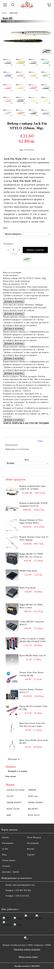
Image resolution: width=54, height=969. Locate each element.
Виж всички (11, 776)
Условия (6, 866)
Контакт (31, 849)
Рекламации (8, 843)
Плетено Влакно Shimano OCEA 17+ (31, 690)
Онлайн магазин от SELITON (27, 966)
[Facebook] (5, 901)
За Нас (5, 849)
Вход (4, 855)
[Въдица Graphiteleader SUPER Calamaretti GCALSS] (12, 508)
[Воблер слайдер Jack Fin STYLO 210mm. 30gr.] (27, 54)
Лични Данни (8, 860)
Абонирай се (14, 759)
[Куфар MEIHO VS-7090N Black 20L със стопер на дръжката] (12, 559)
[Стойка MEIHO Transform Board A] (12, 626)
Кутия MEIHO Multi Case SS (32, 655)
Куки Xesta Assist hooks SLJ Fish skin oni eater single (32, 724)
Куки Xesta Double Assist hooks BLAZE (33, 741)
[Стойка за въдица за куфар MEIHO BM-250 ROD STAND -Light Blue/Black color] (12, 643)
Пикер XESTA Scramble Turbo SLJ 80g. (33, 707)
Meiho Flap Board (27, 588)
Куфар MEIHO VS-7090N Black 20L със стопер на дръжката (31, 555)
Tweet (40, 441)
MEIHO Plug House (28, 571)
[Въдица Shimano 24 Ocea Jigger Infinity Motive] (12, 525)
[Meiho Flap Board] (12, 592)
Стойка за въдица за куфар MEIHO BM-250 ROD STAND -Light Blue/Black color (33, 640)
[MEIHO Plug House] (12, 575)
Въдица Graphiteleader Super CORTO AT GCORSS (32, 487)
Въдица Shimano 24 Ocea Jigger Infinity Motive (31, 521)
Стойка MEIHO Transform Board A (31, 623)
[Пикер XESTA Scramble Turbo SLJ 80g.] (12, 711)
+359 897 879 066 (23, 890)
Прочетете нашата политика (27, 949)
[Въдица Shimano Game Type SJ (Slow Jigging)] (12, 542)
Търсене (31, 855)
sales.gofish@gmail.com (23, 885)
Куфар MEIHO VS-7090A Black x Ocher (31, 606)
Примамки (14, 13)
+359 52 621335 (22, 896)
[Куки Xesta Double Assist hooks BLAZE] (12, 745)
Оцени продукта (11, 445)
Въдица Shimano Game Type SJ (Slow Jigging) (33, 538)
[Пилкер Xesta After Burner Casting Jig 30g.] (12, 677)
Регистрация (33, 843)
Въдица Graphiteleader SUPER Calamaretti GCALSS (33, 504)
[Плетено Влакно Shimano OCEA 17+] (12, 694)
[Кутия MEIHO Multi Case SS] (12, 660)
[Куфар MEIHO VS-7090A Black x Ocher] (12, 609)
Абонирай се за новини (17, 771)
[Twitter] (11, 901)
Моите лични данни (28, 957)
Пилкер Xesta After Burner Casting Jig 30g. (31, 673)
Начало (4, 13)
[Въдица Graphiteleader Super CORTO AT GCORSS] (12, 491)
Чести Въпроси (34, 837)
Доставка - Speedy (10, 872)
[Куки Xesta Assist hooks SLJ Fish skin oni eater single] (12, 728)
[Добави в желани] (47, 242)
